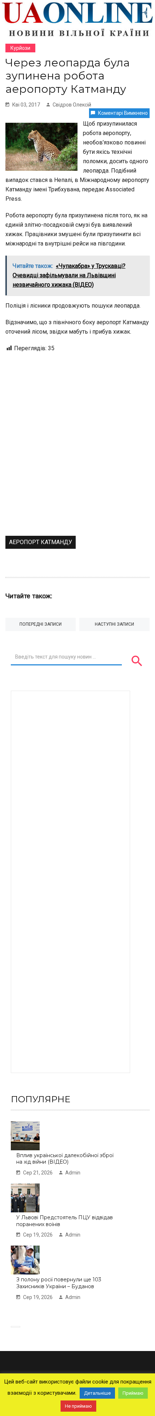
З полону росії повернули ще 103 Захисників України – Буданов (58, 1283)
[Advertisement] (77, 454)
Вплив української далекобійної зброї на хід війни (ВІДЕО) (65, 1158)
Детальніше (97, 1393)
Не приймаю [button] (78, 1406)
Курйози (20, 48)
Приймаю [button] (133, 1393)
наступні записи (114, 624)
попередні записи (40, 624)
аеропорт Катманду (40, 542)
